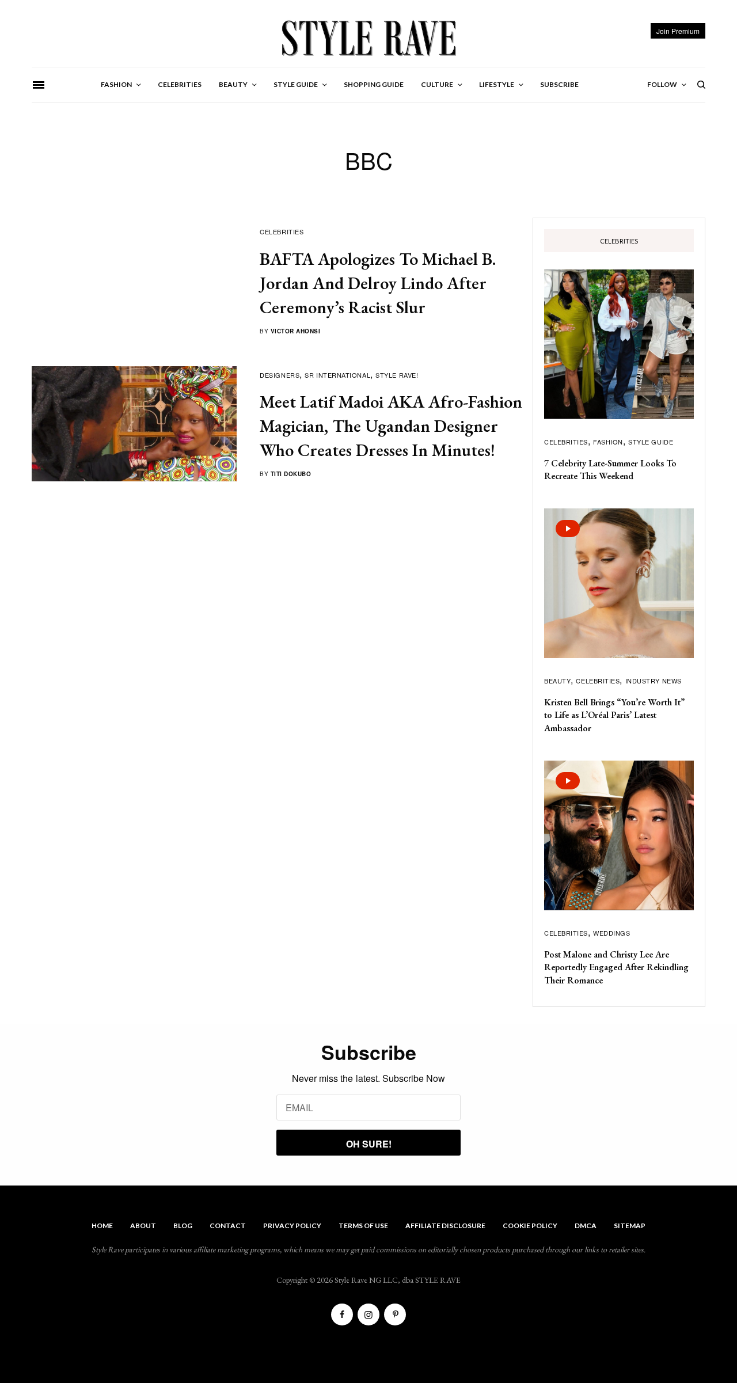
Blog (182, 1225)
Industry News (653, 680)
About (143, 1225)
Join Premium (678, 31)
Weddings (611, 932)
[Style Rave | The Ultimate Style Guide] (368, 37)
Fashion (608, 441)
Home (102, 1225)
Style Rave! (396, 374)
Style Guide (650, 441)
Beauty (557, 680)
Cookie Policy (530, 1225)
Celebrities (281, 231)
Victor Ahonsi (296, 331)
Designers (279, 374)
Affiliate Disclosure (445, 1225)
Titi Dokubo (291, 474)
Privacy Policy (292, 1225)
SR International (337, 374)
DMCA (586, 1225)
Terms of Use (363, 1225)
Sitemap (629, 1225)
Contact (228, 1225)
